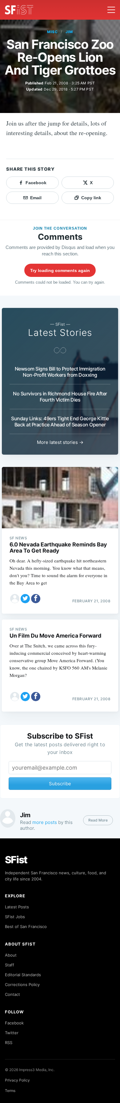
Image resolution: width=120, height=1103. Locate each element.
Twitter (11, 1032)
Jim (69, 31)
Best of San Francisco (26, 926)
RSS (8, 1042)
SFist (16, 860)
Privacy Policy (17, 1080)
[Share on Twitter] (25, 598)
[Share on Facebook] (35, 598)
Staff (9, 964)
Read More (98, 820)
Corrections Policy (22, 984)
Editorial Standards (23, 974)
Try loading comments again (60, 270)
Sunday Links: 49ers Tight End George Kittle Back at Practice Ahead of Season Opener (60, 421)
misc (52, 31)
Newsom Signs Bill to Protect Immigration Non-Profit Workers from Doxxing (60, 372)
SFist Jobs (15, 916)
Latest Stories (60, 332)
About (11, 955)
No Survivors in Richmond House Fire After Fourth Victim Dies (60, 396)
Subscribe (60, 783)
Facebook (14, 1022)
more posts (44, 822)
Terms (10, 1090)
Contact (12, 994)
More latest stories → (60, 442)
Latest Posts (17, 906)
